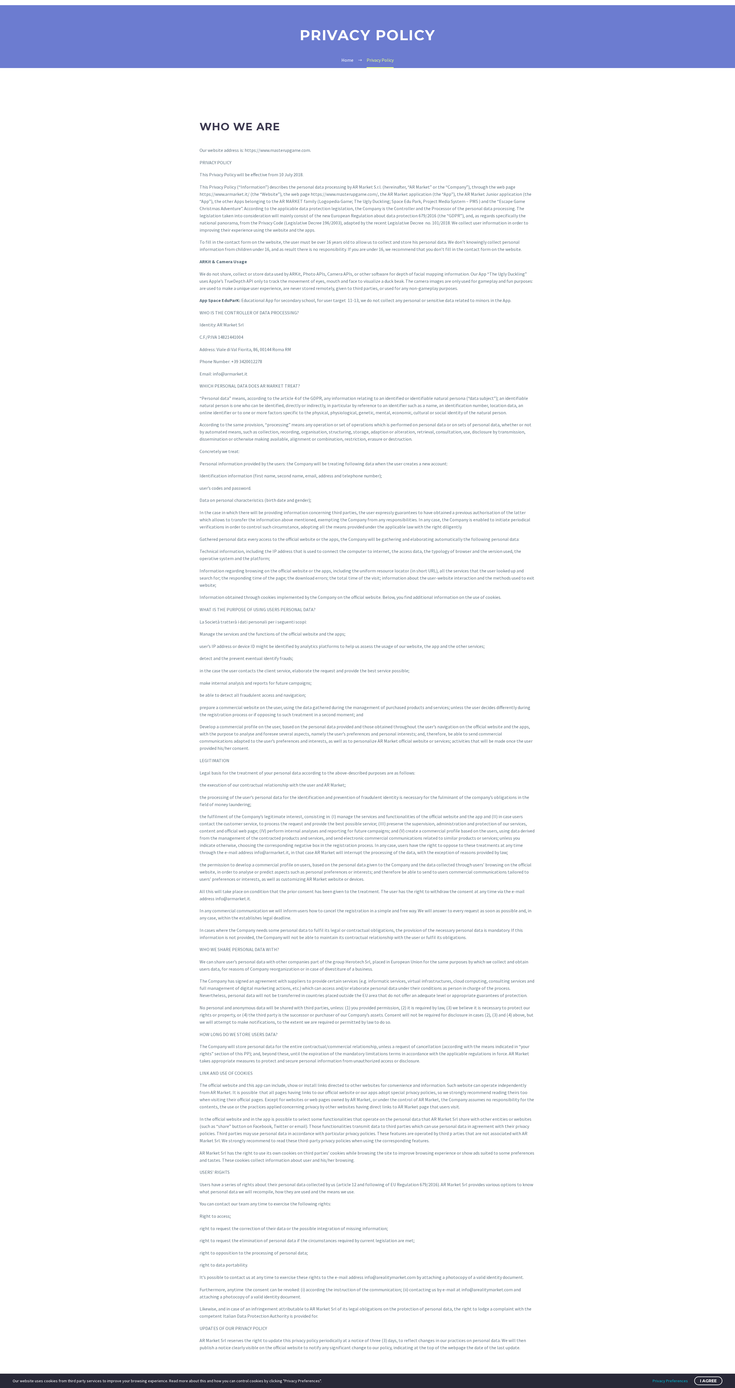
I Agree (708, 1380)
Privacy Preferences (670, 1380)
